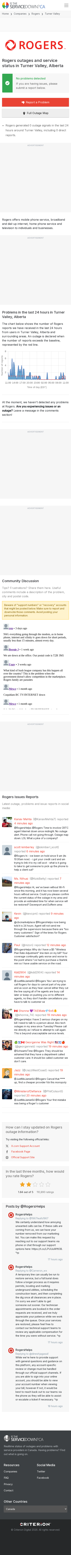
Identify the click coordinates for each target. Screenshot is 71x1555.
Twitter (41, 1471)
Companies (20, 13)
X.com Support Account (25, 1146)
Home (5, 13)
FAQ (6, 1477)
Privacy (8, 1484)
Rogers (36, 13)
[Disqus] (35, 665)
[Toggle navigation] (66, 5)
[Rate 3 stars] (35, 1184)
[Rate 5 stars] (48, 1184)
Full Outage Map (37, 113)
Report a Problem (37, 102)
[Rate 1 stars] (23, 1184)
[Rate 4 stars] (42, 1184)
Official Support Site (23, 1157)
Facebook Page (20, 1151)
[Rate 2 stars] (29, 1184)
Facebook (43, 1477)
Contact (8, 1490)
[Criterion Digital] (35, 1524)
